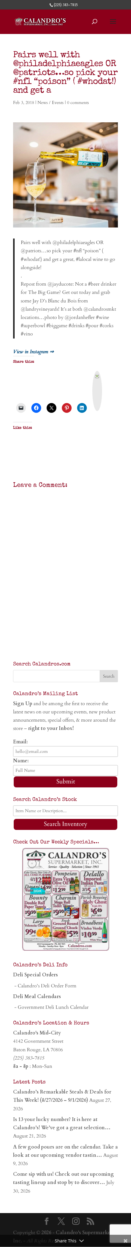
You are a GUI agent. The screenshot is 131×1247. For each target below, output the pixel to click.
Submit (65, 781)
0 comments (78, 102)
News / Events (50, 102)
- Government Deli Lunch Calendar (51, 1007)
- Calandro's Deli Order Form (44, 985)
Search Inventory (65, 824)
